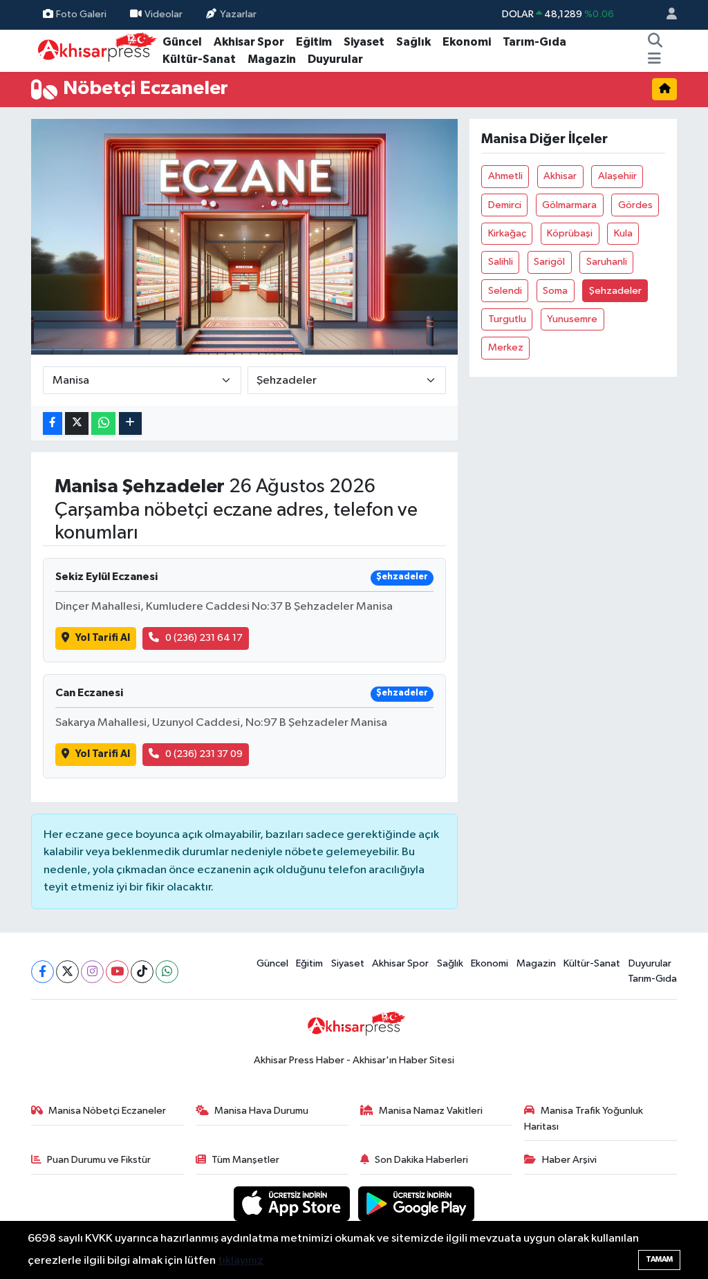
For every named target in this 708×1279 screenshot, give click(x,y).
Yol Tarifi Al (102, 638)
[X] (67, 971)
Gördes (635, 205)
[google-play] (416, 1203)
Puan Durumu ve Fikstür (99, 1160)
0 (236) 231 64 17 (204, 638)
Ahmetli (505, 176)
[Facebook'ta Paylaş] (52, 423)
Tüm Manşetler (245, 1160)
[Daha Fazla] (130, 423)
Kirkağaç (507, 233)
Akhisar (560, 176)
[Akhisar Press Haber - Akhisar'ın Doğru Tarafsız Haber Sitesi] (94, 50)
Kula (623, 233)
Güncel (182, 42)
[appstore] (293, 1203)
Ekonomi (466, 42)
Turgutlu (507, 319)
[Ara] (655, 42)
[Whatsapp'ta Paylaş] (103, 423)
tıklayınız (240, 1261)
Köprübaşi (570, 233)
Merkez (505, 347)
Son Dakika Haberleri (421, 1160)
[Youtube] (117, 971)
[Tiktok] (142, 971)
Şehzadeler (615, 291)
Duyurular (335, 59)
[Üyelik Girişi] (666, 15)
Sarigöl (549, 261)
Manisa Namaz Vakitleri (431, 1110)
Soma (555, 291)
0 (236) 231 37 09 (204, 754)
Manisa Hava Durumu (261, 1110)
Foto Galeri (81, 14)
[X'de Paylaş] (76, 423)
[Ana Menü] (654, 59)
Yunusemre (572, 319)
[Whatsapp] (167, 971)
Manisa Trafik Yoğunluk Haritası (583, 1118)
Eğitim (314, 42)
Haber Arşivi (569, 1160)
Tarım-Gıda (534, 42)
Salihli (500, 261)
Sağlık (413, 42)
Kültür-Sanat (199, 59)
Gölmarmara (569, 205)
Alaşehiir (617, 176)
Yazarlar (238, 14)
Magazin (272, 59)
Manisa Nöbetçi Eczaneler (107, 1110)
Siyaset (364, 42)
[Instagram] (92, 971)
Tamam (659, 1259)
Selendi (505, 291)
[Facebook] (42, 971)
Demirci (504, 205)
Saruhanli (606, 261)
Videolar (164, 14)
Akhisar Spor (249, 42)
